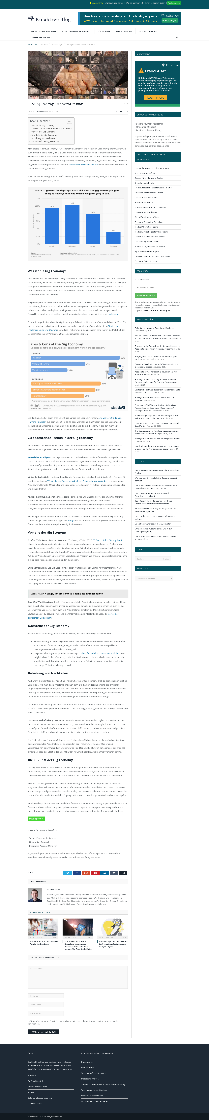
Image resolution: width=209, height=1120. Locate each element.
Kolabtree (114, 314)
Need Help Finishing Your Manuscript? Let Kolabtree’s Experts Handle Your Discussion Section (158, 447)
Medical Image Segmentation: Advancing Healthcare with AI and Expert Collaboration (157, 417)
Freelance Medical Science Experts (150, 236)
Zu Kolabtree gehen (114, 3)
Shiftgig (71, 520)
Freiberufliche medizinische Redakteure (152, 168)
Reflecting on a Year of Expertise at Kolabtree (154, 328)
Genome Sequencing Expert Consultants (152, 256)
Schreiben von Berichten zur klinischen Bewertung (103, 1084)
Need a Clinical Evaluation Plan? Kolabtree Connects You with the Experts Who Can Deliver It (157, 337)
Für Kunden (104, 31)
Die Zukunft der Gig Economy (45, 141)
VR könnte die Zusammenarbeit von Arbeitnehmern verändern (77, 480)
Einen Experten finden (155, 3)
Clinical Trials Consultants (146, 197)
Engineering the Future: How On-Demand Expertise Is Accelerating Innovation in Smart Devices (157, 347)
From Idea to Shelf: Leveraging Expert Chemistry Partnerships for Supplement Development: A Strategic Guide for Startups (155, 408)
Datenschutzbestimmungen (156, 310)
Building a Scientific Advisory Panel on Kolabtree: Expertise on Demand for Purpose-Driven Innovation (157, 381)
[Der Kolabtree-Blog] (49, 18)
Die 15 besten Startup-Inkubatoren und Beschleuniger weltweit (152, 494)
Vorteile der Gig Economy (43, 131)
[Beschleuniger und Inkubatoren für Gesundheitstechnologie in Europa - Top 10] (112, 928)
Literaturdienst (87, 1067)
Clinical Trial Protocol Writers (147, 217)
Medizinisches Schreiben (92, 1095)
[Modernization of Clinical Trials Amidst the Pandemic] (43, 928)
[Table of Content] (69, 121)
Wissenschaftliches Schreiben (94, 1090)
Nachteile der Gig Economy (44, 135)
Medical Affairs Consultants (147, 227)
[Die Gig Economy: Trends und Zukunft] (78, 75)
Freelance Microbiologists (146, 212)
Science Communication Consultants (150, 207)
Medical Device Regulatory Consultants (151, 232)
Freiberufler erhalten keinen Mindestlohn (98, 653)
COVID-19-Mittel (124, 31)
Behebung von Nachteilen (43, 138)
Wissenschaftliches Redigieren (94, 1101)
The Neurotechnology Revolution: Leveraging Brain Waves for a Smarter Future (157, 432)
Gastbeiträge (122, 112)
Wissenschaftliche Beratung (93, 1073)
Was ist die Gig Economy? (43, 125)
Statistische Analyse (90, 1078)
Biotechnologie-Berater (145, 183)
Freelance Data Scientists (146, 261)
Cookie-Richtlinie (35, 1103)
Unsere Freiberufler (41, 37)
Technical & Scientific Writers (147, 173)
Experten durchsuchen (37, 1086)
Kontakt (31, 1092)
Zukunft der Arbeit (149, 31)
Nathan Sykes (39, 112)
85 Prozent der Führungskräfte (108, 540)
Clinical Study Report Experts (147, 241)
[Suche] (177, 37)
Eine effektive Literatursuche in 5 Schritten (153, 524)
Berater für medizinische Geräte (149, 178)
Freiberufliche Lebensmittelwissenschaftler (153, 187)
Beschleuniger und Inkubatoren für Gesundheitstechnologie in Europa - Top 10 (113, 944)
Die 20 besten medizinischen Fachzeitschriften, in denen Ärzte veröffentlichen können (156, 487)
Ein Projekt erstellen (36, 1081)
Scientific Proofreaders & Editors (149, 192)
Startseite (32, 1075)
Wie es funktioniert (134, 3)
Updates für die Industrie (75, 31)
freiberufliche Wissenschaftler (83, 164)
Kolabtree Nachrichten (43, 31)
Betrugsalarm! (96, 3)
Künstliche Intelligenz (39, 457)
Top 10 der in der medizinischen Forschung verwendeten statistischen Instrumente (153, 502)
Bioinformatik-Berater (144, 202)
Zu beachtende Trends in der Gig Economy (51, 128)
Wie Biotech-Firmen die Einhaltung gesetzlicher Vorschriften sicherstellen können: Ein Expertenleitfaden (78, 945)
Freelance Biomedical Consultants (149, 222)
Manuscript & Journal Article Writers (150, 246)
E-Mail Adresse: (142, 279)
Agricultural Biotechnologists (147, 251)
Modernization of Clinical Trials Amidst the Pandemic (44, 942)
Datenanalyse (87, 1062)
